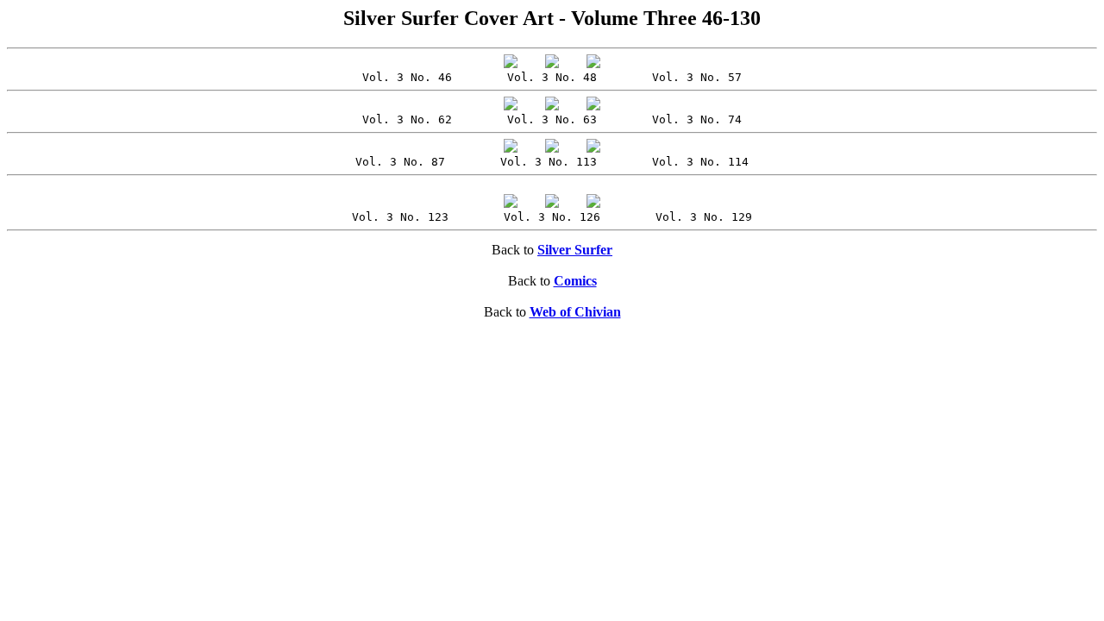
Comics (575, 280)
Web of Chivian (575, 311)
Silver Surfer (574, 249)
